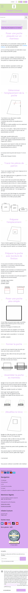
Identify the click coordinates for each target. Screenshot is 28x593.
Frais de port (4, 482)
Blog (5, 21)
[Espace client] (16, 2)
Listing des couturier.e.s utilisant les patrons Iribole (13, 490)
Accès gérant (23, 567)
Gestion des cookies (5, 504)
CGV (3, 484)
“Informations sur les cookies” (13, 584)
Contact (12, 1)
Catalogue (4, 480)
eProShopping (9, 567)
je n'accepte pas (7, 590)
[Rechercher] (26, 17)
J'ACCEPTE (21, 590)
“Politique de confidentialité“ (10, 585)
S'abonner (23, 558)
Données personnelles (6, 506)
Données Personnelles (7, 486)
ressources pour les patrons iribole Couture (11, 24)
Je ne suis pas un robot (9, 561)
